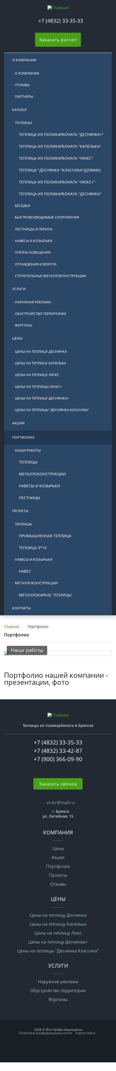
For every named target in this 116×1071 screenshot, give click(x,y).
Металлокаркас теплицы (45, 594)
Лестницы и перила (33, 229)
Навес (25, 571)
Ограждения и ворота (35, 264)
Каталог (19, 109)
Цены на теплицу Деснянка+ (42, 398)
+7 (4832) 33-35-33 (60, 20)
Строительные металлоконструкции (50, 275)
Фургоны (23, 325)
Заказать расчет (58, 40)
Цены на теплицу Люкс (37, 374)
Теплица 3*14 (32, 547)
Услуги (19, 288)
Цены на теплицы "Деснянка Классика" (52, 409)
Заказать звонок (58, 784)
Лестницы (29, 497)
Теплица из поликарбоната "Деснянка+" (61, 134)
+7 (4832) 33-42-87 (58, 750)
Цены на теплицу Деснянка (41, 351)
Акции (18, 423)
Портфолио (23, 437)
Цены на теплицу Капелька (40, 363)
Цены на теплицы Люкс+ (38, 386)
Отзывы (22, 84)
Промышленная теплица (45, 535)
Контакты (21, 608)
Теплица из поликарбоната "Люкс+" (57, 181)
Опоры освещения (32, 252)
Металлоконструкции (42, 473)
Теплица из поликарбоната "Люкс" (56, 158)
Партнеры (24, 96)
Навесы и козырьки (33, 240)
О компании (24, 60)
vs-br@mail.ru (60, 802)
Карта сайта (85, 1032)
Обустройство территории (40, 313)
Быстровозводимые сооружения (47, 217)
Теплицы (23, 122)
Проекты (20, 510)
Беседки (22, 205)
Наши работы (28, 450)
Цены (17, 338)
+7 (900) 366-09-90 (58, 759)
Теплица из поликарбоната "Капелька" (60, 146)
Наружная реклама (33, 302)
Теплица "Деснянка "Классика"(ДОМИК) (60, 170)
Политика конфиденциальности (45, 1032)
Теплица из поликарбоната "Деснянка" (60, 193)
